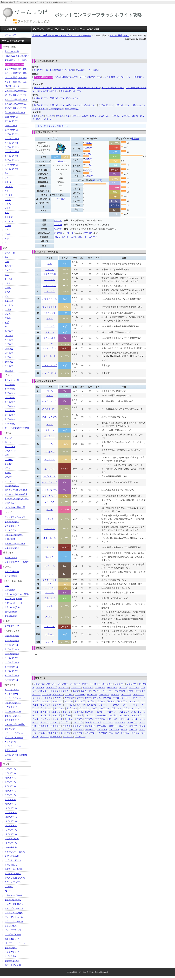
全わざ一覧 (10, 253)
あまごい (49, 332)
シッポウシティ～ (13, 702)
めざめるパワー (49, 409)
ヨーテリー (63, 687)
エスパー (50, 116)
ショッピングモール (14, 534)
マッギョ (67, 726)
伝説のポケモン (57, 98)
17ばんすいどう (12, 838)
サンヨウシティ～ (13, 698)
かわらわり (49, 469)
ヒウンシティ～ (12, 707)
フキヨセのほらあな (14, 895)
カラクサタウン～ (13, 694)
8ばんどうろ (59, 237)
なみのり (49, 634)
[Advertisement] (94, 48)
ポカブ (85, 684)
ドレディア (80, 701)
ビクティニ (39, 684)
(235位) (88, 154)
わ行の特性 (10, 424)
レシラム (125, 733)
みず (46, 119)
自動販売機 (10, 539)
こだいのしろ (11, 865)
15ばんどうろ (11, 830)
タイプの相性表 (12, 571)
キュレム (44, 736)
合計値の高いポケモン (71, 91)
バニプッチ (112, 712)
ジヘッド (133, 729)
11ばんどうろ (11, 812)
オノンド (97, 722)
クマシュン (120, 722)
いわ (42, 116)
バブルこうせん (49, 299)
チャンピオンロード (14, 908)
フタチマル (132, 684)
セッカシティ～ (12, 729)
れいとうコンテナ (13, 873)
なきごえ (49, 269)
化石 (7, 455)
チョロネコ (100, 687)
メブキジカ (45, 715)
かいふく (9, 438)
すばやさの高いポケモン (47, 91)
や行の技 (9, 362)
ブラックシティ (12, 548)
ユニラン (56, 712)
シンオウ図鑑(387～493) (66, 77)
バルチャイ (78, 729)
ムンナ (76, 691)
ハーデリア (76, 687)
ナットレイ (70, 719)
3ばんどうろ (10, 778)
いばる (49, 606)
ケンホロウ (120, 691)
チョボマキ (43, 726)
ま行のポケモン (138, 105)
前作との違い (11, 557)
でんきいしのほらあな (15, 878)
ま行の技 (9, 357)
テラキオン (78, 733)
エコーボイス (49, 356)
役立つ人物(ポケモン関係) (17, 594)
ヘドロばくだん (49, 490)
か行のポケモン (57, 105)
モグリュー (92, 694)
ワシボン (54, 729)
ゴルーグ (123, 726)
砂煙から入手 (11, 503)
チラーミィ (116, 708)
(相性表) (135, 138)
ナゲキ (80, 698)
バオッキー (43, 691)
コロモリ (69, 694)
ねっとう (49, 557)
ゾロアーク (104, 708)
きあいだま (49, 547)
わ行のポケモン (72, 108)
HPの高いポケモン (42, 87)
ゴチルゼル (45, 712)
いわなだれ (49, 588)
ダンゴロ (36, 694)
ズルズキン (92, 705)
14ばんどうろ (11, 825)
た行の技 (9, 344)
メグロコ (101, 701)
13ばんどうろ (11, 821)
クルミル (97, 698)
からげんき (49, 502)
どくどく (49, 391)
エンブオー (107, 684)
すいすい (58, 220)
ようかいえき (49, 338)
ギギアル (89, 719)
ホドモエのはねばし (14, 869)
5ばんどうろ (10, 786)
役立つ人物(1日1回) (13, 603)
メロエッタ (68, 736)
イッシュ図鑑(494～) (119, 35)
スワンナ (101, 712)
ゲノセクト (80, 736)
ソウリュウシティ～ (14, 733)
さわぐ (49, 318)
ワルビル (111, 701)
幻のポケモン (72, 98)
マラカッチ (45, 705)
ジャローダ (75, 684)
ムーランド (88, 687)
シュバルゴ (78, 715)
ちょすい (58, 229)
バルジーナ (90, 729)
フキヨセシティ (12, 526)
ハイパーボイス (49, 373)
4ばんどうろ (10, 782)
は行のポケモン (122, 105)
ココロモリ (80, 694)
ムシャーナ (86, 691)
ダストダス (84, 708)
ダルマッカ (134, 701)
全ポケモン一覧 (41, 70)
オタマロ (58, 233)
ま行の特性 (10, 410)
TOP (61, 35)
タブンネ (115, 694)
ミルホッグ (51, 687)
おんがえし (49, 452)
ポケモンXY (10, 35)
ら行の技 (9, 366)
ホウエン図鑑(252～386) (90, 77)
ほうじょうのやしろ (14, 921)
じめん (93, 116)
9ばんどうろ (10, 804)
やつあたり (49, 436)
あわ (50, 263)
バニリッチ (124, 712)
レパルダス (112, 687)
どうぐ (8, 468)
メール (8, 481)
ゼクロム (135, 733)
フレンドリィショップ (15, 517)
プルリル (113, 715)
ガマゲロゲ (88, 233)
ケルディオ (55, 736)
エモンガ (56, 715)
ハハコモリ (118, 698)
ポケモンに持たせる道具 (16, 494)
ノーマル (126, 116)
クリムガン (102, 726)
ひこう (8, 230)
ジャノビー (63, 684)
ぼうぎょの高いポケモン (88, 87)
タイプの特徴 (11, 576)
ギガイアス (57, 694)
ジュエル (9, 464)
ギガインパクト (49, 580)
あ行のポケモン (41, 105)
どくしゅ (58, 224)
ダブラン (67, 712)
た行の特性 (10, 397)
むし (52, 119)
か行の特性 (10, 389)
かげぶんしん (49, 476)
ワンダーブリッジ (13, 934)
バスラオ (91, 701)
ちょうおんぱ (49, 274)
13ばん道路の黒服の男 (15, 507)
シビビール (124, 719)
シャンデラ (78, 722)
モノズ (124, 729)
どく (108, 116)
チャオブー (95, 684)
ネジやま (9, 886)
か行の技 (9, 335)
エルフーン (57, 701)
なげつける (49, 566)
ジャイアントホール (14, 917)
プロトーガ (138, 705)
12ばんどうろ (11, 817)
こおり (85, 116)
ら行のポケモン (56, 108)
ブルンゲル (124, 715)
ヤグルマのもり (12, 856)
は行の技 (9, 353)
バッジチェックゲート (15, 943)
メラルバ (42, 733)
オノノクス (108, 722)
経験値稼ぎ (10, 590)
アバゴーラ (37, 708)
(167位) (88, 159)
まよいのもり (11, 926)
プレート (9, 459)
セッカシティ (91, 237)
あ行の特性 (10, 384)
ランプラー (65, 722)
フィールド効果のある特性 (17, 428)
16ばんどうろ (11, 834)
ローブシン (37, 698)
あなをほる (49, 459)
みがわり (49, 617)
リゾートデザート (13, 860)
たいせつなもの (12, 485)
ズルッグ (81, 705)
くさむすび (49, 598)
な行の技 (9, 348)
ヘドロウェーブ (49, 482)
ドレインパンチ (49, 348)
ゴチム (138, 708)
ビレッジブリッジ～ (14, 737)
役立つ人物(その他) (13, 598)
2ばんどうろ (10, 773)
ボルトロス (114, 733)
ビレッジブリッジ (13, 930)
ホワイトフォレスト (14, 965)
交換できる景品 (12, 635)
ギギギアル (100, 719)
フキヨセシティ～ (13, 720)
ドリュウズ (104, 694)
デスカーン (126, 705)
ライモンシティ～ (13, 711)
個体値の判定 (11, 612)
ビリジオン (90, 733)
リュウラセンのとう (14, 904)
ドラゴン (116, 116)
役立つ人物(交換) (12, 607)
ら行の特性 (10, 419)
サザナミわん (11, 956)
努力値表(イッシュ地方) (87, 70)
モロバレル (102, 715)
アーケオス (60, 708)
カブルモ (67, 715)
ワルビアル (122, 701)
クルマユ (107, 698)
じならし (49, 584)
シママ (130, 691)
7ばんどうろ (10, 795)
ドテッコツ (138, 694)
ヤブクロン (72, 708)
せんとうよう (11, 451)
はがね (135, 116)
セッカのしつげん (75, 237)
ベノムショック (49, 401)
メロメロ (49, 519)
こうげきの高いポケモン (64, 87)
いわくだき (49, 626)
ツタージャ (51, 684)
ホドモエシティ (12, 939)
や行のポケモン (39, 108)
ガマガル (69, 233)
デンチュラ (45, 719)
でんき (101, 116)
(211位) (88, 148)
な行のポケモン (106, 105)
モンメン (46, 701)
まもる (49, 424)
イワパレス (70, 705)
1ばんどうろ (10, 769)
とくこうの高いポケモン (113, 87)
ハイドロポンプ (49, 365)
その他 (8, 759)
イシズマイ (57, 705)
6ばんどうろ (10, 791)
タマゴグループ (12, 626)
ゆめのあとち (11, 847)
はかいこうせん (49, 417)
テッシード (57, 719)
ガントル (46, 694)
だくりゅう (49, 326)
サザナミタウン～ (13, 746)
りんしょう (49, 279)
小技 (7, 585)
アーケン (48, 708)
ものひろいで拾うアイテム (17, 498)
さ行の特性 (10, 393)
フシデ (128, 698)
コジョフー (78, 726)
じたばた (49, 344)
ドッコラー (126, 694)
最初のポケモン (41, 98)
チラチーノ (128, 708)
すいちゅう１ (61, 161)
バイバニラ (136, 712)
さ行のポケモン (73, 105)
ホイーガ (137, 698)
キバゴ (88, 722)
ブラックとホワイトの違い (17, 562)
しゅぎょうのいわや (14, 912)
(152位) (89, 176)
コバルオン (65, 733)
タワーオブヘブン (13, 882)
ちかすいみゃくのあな (15, 852)
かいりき (49, 642)
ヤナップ (123, 687)
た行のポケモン (89, 105)
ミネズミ (40, 687)
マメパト (97, 691)
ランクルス (78, 712)
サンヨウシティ (12, 952)
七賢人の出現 (11, 750)
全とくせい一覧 (12, 380)
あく (36, 116)
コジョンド (90, 726)
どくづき (49, 592)
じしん (49, 444)
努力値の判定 (11, 616)
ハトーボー (108, 691)
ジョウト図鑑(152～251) (113, 77)
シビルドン (136, 719)
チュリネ (69, 701)
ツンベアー (132, 722)
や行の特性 (10, 415)
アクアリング (49, 313)
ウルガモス (53, 733)
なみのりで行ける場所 (15, 724)
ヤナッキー (134, 687)
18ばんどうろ (11, 843)
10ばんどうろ (11, 808)
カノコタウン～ (12, 689)
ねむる (49, 509)
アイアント (114, 729)
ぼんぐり (9, 477)
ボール (8, 442)
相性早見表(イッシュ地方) (62, 70)
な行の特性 (10, 402)
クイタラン (102, 729)
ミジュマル (120, 684)
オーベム (44, 722)
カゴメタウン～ (12, 742)
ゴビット (113, 726)
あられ (49, 395)
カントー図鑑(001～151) (15, 82)
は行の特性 (10, 406)
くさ (68, 116)
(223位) (88, 165)
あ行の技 (9, 331)
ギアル (80, 719)
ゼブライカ (140, 691)
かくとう (60, 116)
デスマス (115, 705)
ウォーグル (65, 729)
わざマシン (10, 446)
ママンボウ (136, 715)
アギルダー (55, 726)
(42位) (89, 142)
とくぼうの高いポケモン (16, 104)
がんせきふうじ (49, 496)
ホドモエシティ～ (13, 716)
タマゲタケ (90, 715)
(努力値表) (97, 180)
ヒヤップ (54, 691)
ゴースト (76, 116)
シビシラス (112, 719)
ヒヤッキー (65, 691)
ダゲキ (88, 698)
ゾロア (94, 708)
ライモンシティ (12, 521)
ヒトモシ (54, 722)
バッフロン (43, 729)
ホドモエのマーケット (15, 543)
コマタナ (133, 726)
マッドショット (49, 307)
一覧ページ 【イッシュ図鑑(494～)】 (52, 126)
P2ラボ (8, 891)
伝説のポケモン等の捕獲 (16, 755)
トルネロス (102, 733)
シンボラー (104, 705)
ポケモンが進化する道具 (16, 490)
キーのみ (61, 199)
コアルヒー (90, 712)
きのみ (8, 472)
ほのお (39, 119)
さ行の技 (9, 340)
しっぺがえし (49, 574)
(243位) (88, 170)
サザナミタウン (12, 960)
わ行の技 (9, 370)
